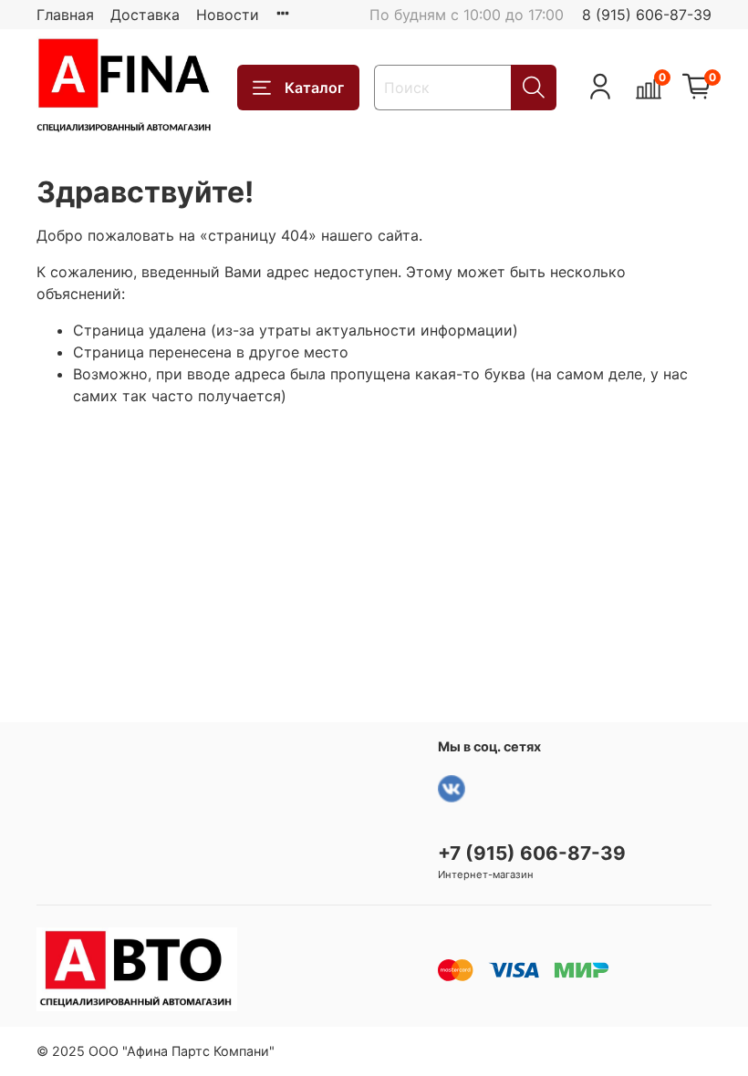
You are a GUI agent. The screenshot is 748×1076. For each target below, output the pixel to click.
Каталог (314, 87)
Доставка (145, 14)
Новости (227, 14)
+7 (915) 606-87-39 (532, 853)
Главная (65, 14)
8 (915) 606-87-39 (647, 14)
